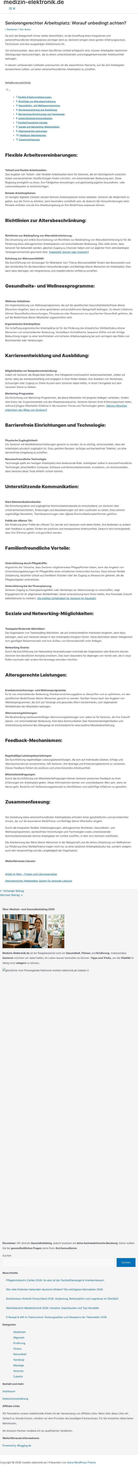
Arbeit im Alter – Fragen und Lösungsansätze (31, 874)
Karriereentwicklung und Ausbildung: (38, 110)
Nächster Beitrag (11, 895)
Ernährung (19, 1343)
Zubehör (18, 1376)
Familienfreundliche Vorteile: (33, 122)
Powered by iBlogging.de (17, 1445)
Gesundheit (19, 1354)
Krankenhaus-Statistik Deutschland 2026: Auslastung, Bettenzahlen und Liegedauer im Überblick (62, 1298)
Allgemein (18, 1337)
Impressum (9, 1391)
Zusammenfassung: (29, 139)
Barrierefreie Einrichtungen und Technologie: (42, 114)
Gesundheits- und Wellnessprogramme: (39, 105)
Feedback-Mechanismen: (33, 135)
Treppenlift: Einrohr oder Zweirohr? (69, 252)
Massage (18, 1365)
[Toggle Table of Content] (8, 90)
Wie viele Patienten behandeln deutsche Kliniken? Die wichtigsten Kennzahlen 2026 (54, 1289)
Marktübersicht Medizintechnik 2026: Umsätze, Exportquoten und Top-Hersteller (52, 1308)
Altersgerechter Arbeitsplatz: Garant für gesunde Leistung (38, 880)
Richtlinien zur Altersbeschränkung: (37, 101)
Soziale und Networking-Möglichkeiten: (39, 126)
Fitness (17, 1348)
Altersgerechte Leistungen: (33, 131)
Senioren (12, 29)
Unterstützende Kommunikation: (35, 118)
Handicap (18, 1359)
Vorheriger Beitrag (12, 890)
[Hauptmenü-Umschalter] (12, 8)
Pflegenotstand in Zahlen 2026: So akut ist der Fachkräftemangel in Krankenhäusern (55, 1280)
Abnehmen (19, 1332)
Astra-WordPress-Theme (81, 1462)
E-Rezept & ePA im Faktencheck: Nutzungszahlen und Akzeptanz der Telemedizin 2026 (56, 1317)
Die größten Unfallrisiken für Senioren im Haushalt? (66, 598)
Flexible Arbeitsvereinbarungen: (35, 97)
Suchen (7, 1255)
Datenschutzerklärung (15, 1398)
